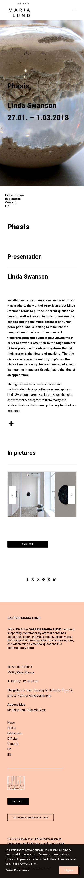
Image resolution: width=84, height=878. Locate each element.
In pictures (13, 199)
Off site (12, 738)
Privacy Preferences (17, 870)
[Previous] (12, 503)
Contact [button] (27, 544)
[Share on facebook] (27, 579)
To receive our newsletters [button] (31, 818)
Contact (11, 202)
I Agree (68, 870)
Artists (11, 728)
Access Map (16, 704)
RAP (61, 843)
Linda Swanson (27, 276)
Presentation (14, 195)
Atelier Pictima (31, 843)
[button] (74, 10)
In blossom (49, 843)
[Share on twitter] (33, 579)
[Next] (72, 503)
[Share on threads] (38, 579)
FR (7, 206)
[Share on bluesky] (54, 579)
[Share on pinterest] (43, 579)
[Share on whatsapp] (48, 579)
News (11, 722)
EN (9, 754)
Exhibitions (14, 733)
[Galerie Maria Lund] (19, 10)
